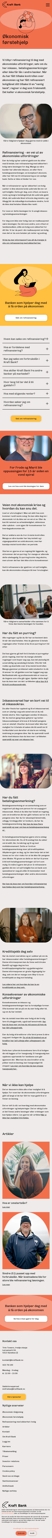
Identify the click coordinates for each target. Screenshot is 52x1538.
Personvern (7, 1466)
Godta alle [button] (21, 1533)
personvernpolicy (8, 1513)
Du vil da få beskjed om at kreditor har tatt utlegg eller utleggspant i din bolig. (24, 1040)
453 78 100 (7, 1365)
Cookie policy (8, 1471)
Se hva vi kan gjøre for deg (26, 1319)
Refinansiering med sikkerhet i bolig (19, 1422)
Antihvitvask (8, 1486)
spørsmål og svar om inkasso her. (18, 739)
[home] (11, 5)
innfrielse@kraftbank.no (13, 1389)
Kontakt (6, 1432)
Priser (5, 1456)
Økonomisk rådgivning (12, 1412)
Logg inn (6, 1441)
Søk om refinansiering (26, 318)
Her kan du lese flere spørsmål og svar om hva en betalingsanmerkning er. (25, 827)
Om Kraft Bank (9, 1436)
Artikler (6, 1427)
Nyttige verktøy (9, 1491)
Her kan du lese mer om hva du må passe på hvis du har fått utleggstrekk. (24, 1024)
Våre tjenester (14, 1397)
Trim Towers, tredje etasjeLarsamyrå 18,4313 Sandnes (14, 1350)
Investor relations (10, 1461)
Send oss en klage (10, 1476)
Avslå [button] (32, 1533)
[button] (48, 4)
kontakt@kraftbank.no (12, 1360)
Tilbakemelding (9, 1451)
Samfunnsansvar (10, 1481)
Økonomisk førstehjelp (12, 1417)
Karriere (6, 1446)
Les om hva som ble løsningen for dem (26, 486)
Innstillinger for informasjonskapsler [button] (26, 1528)
